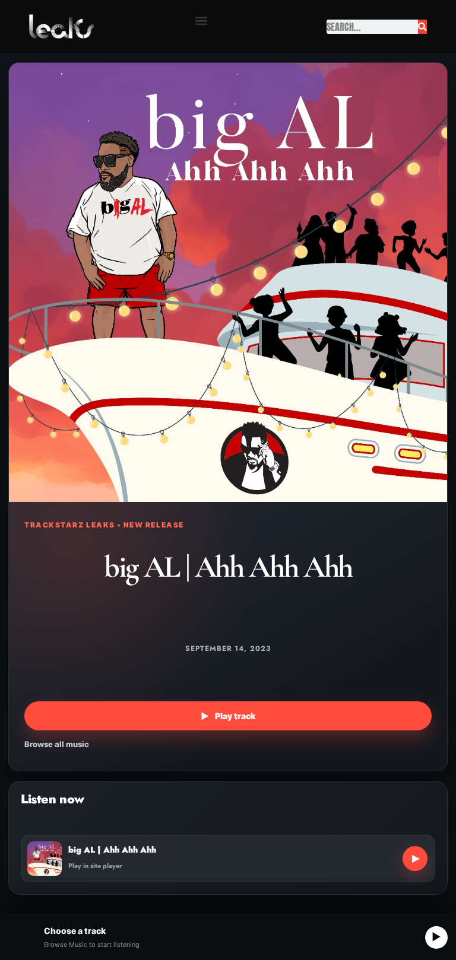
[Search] (422, 27)
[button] (201, 20)
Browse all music (56, 744)
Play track (228, 716)
